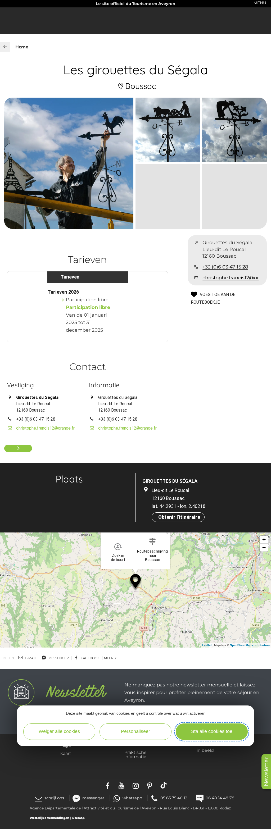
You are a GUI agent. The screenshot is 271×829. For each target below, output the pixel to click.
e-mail (30, 658)
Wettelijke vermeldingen (49, 818)
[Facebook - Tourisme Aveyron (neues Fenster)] (107, 785)
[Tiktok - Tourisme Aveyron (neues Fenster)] (163, 785)
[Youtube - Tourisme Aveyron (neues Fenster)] (121, 785)
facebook (90, 658)
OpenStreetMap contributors (250, 645)
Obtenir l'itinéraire (179, 517)
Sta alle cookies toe (211, 731)
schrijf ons (54, 797)
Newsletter (266, 771)
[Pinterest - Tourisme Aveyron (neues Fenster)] (149, 785)
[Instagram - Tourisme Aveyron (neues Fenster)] (135, 785)
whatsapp (132, 797)
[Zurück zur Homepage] (5, 47)
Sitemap (78, 818)
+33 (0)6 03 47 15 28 (225, 267)
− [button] (264, 547)
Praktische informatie (135, 754)
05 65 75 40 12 (173, 797)
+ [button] (264, 539)
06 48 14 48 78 (220, 797)
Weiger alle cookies (59, 731)
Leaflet (207, 645)
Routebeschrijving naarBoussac (152, 555)
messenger (58, 658)
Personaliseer (135, 731)
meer (109, 658)
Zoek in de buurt (118, 557)
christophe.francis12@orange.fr (232, 278)
